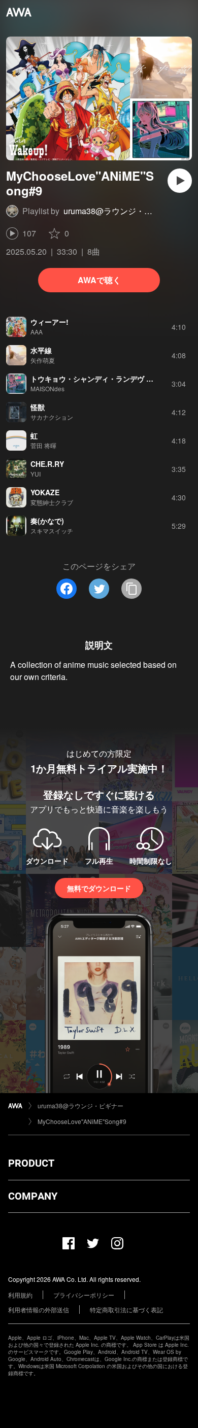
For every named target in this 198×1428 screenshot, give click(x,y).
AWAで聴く (99, 280)
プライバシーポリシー (83, 1294)
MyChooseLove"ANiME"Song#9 (82, 1121)
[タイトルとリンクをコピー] (131, 589)
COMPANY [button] (32, 1196)
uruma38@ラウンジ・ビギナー (120, 211)
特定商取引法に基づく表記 (126, 1309)
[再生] (180, 180)
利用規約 (20, 1294)
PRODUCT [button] (31, 1163)
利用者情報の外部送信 (38, 1309)
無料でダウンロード (99, 888)
